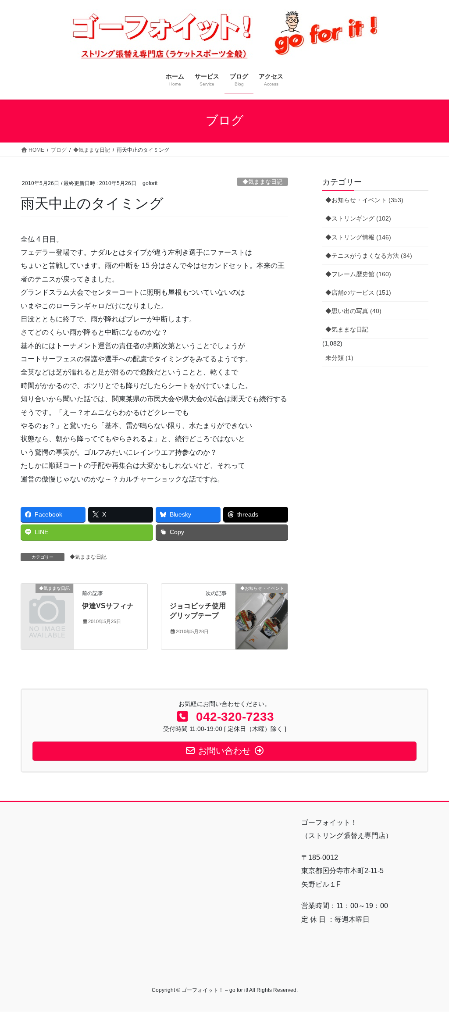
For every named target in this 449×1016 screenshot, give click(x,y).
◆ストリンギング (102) (358, 218)
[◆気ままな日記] (47, 599)
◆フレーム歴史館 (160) (358, 274)
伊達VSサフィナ (108, 606)
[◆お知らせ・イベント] (261, 616)
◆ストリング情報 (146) (358, 237)
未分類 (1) (339, 357)
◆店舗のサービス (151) (358, 292)
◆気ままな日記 (262, 181)
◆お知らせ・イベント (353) (364, 199)
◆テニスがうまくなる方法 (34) (368, 255)
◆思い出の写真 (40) (353, 310)
